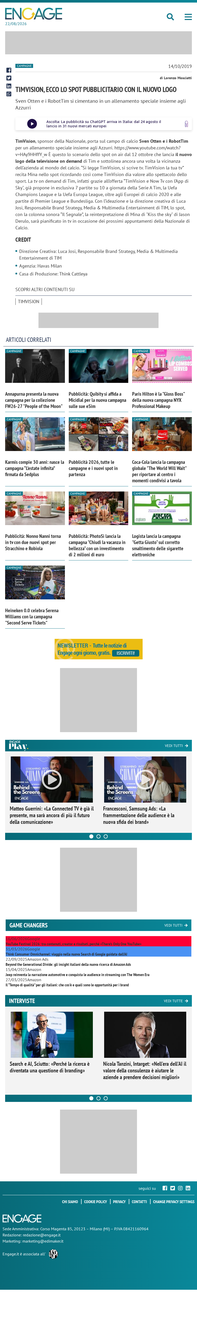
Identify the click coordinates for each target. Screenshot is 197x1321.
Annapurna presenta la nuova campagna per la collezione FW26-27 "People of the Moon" (34, 400)
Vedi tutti (174, 745)
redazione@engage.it (42, 1234)
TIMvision (28, 301)
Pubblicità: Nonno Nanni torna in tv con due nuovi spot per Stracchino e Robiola (33, 542)
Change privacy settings (173, 1201)
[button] (188, 17)
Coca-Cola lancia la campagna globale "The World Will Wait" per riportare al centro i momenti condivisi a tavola (159, 471)
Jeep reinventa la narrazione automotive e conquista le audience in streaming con (78, 974)
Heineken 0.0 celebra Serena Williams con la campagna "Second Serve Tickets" (31, 616)
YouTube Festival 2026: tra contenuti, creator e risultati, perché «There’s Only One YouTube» (73, 943)
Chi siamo (70, 1201)
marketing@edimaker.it (42, 1241)
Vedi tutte (173, 1001)
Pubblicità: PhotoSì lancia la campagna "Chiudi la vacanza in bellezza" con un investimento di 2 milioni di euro (97, 545)
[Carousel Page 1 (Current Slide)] (91, 836)
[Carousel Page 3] (106, 836)
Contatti (139, 1201)
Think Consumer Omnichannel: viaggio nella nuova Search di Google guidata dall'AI (66, 954)
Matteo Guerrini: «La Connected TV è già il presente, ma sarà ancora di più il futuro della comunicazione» (52, 815)
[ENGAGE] (33, 14)
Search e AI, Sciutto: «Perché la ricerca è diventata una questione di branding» (50, 1067)
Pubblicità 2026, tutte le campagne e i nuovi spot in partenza (93, 468)
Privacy (119, 1201)
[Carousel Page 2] (98, 836)
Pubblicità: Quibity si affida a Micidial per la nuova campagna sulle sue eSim (97, 400)
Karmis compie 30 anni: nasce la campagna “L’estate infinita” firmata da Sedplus (34, 468)
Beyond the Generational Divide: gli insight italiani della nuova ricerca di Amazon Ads (68, 964)
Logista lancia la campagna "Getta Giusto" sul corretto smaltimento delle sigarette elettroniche (157, 545)
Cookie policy (95, 1201)
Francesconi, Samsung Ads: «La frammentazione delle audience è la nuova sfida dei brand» (138, 815)
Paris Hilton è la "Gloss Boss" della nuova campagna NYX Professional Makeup (158, 400)
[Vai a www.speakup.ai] (186, 124)
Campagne (24, 66)
